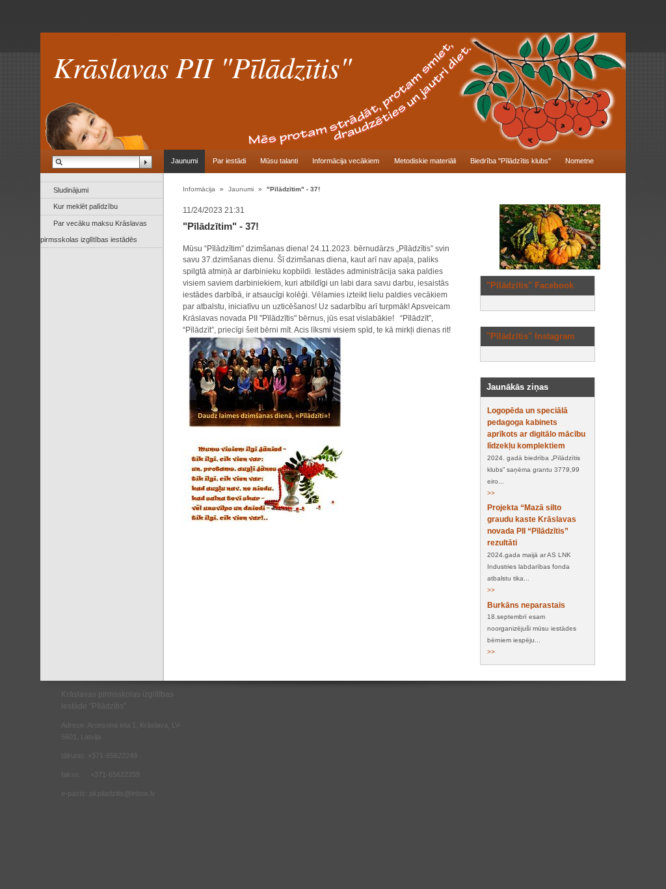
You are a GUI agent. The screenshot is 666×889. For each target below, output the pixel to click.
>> (491, 493)
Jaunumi (184, 161)
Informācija (199, 189)
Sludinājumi (70, 190)
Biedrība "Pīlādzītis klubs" (510, 161)
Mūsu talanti (279, 161)
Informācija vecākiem (345, 161)
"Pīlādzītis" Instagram (530, 336)
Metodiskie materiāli (425, 161)
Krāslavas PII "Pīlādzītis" (202, 66)
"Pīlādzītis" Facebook (530, 285)
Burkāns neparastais (526, 605)
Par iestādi (229, 161)
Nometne (579, 161)
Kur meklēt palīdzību (85, 206)
